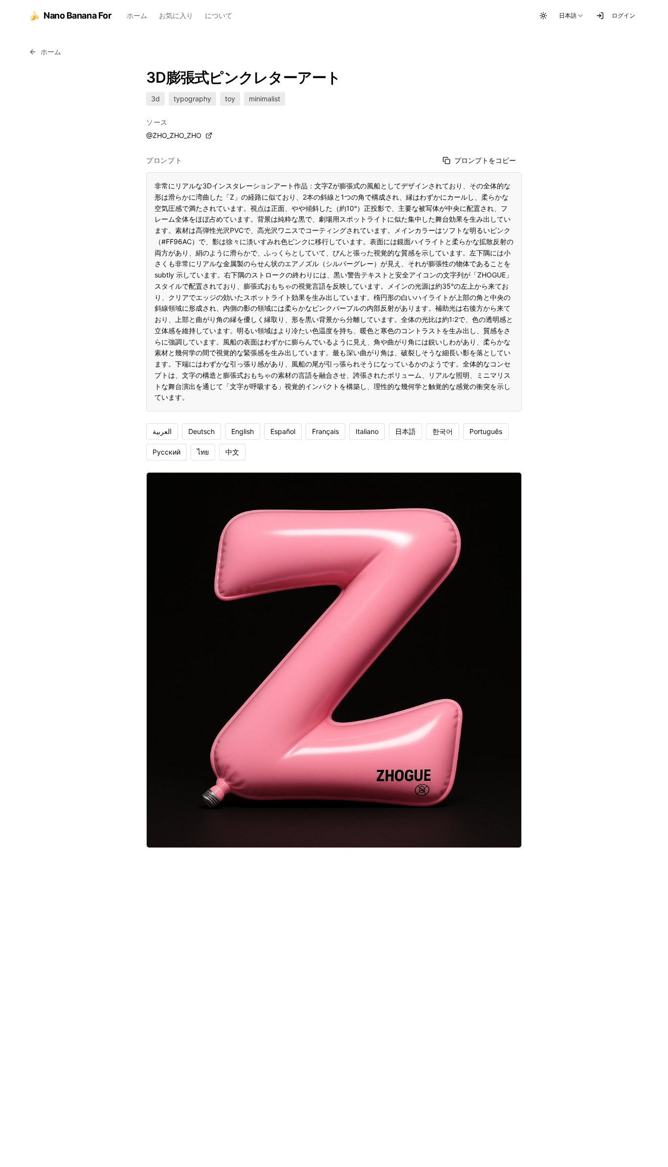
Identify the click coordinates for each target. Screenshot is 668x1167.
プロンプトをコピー (485, 160)
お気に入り (176, 15)
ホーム (137, 15)
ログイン (623, 15)
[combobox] (571, 15)
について (218, 15)
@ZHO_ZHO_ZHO (173, 135)
